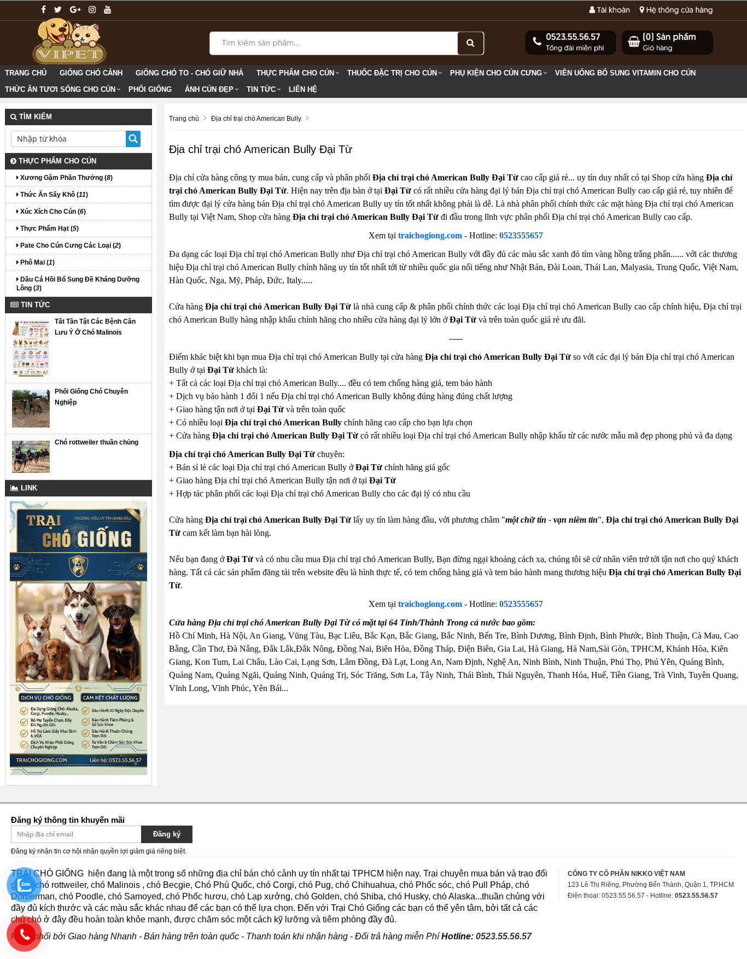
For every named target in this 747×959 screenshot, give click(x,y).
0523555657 (521, 235)
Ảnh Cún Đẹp (209, 89)
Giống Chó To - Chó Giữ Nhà (189, 73)
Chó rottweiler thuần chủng (96, 442)
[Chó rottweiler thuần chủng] (31, 456)
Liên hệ (303, 89)
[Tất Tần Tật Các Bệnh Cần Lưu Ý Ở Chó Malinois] (31, 348)
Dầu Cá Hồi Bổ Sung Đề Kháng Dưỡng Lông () (77, 284)
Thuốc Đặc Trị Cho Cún (392, 73)
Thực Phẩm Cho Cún (295, 73)
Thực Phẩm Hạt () (49, 228)
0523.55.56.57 (504, 936)
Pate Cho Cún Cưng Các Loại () (70, 245)
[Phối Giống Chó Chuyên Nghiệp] (31, 408)
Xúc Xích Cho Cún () (52, 211)
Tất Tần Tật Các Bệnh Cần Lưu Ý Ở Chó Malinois (95, 327)
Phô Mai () (37, 262)
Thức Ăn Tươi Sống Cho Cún (60, 89)
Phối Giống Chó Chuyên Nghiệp (91, 397)
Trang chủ (25, 73)
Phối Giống (150, 89)
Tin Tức (261, 89)
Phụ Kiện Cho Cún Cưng (496, 73)
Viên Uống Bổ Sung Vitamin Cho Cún (625, 73)
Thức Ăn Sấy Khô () (53, 194)
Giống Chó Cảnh (91, 73)
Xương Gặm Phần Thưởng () (66, 178)
